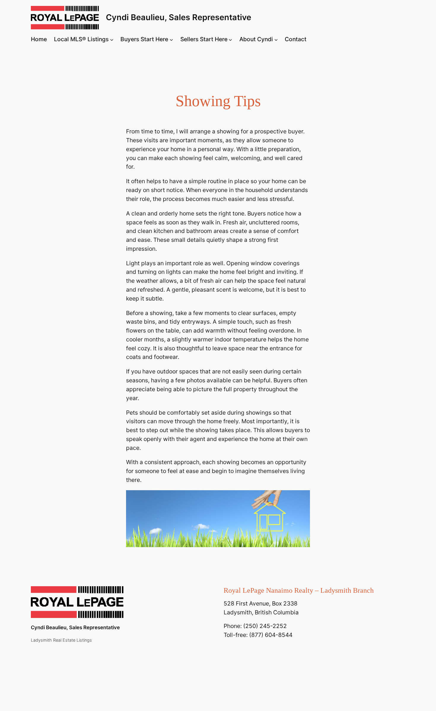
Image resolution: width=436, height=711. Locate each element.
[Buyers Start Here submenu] (171, 39)
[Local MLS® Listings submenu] (112, 39)
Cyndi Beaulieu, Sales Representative (178, 17)
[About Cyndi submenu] (276, 39)
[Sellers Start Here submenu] (230, 39)
